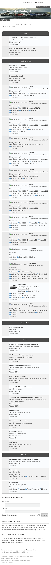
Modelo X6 (42, 225)
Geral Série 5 (23, 159)
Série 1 (31, 87)
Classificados (25, 455)
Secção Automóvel (26, 61)
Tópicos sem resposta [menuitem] (39, 7)
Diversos (25, 340)
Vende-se (13, 470)
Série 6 (31, 170)
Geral (25, 33)
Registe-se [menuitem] (28, 3)
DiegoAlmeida (18, 540)
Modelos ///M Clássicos (18, 274)
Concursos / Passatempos (20, 421)
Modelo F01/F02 (16, 195)
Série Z (31, 233)
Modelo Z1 (33, 240)
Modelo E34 (15, 161)
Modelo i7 (23, 312)
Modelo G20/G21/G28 (18, 131)
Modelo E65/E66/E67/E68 (30, 193)
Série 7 (31, 185)
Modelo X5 (32, 225)
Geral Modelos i (24, 310)
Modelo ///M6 (36, 276)
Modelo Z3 (42, 240)
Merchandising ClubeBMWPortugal (23, 459)
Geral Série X (23, 223)
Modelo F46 (25, 110)
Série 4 (31, 138)
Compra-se (13, 483)
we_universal (7, 560)
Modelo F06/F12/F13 (30, 178)
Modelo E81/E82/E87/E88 (38, 93)
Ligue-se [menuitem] (40, 3)
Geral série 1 (23, 93)
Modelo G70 (41, 195)
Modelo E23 (34, 191)
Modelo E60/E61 (37, 161)
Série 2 (31, 102)
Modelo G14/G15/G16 (18, 210)
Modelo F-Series (16, 297)
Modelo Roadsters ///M (39, 278)
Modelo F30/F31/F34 (36, 129)
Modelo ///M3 (43, 274)
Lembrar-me (34, 515)
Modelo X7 (14, 227)
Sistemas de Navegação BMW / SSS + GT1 (26, 397)
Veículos (22, 476)
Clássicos (33, 248)
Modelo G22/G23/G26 (18, 146)
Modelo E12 (34, 159)
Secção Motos (25, 323)
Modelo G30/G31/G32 (31, 163)
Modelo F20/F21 (16, 95)
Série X (31, 216)
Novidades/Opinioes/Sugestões (22, 48)
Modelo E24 (34, 176)
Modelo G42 (35, 110)
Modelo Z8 (23, 242)
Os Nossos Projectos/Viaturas (21, 355)
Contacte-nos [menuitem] (18, 550)
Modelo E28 (44, 159)
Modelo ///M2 (32, 274)
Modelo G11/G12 (29, 195)
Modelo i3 (35, 310)
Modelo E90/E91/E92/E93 (19, 129)
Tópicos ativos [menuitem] (46, 7)
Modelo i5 (14, 312)
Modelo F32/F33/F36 (36, 144)
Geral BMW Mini (33, 291)
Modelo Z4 (14, 242)
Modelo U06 (15, 112)
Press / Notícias (15, 431)
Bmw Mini (22, 285)
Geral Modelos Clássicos (27, 257)
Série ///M (32, 263)
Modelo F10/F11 (16, 163)
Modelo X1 (33, 223)
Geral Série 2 (23, 108)
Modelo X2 (42, 223)
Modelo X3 (14, 225)
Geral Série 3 (23, 125)
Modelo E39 (26, 161)
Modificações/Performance (20, 365)
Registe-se (18, 497)
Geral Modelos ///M (25, 272)
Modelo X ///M (25, 278)
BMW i (31, 304)
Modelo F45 (15, 110)
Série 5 (31, 153)
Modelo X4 (23, 225)
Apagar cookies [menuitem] (31, 550)
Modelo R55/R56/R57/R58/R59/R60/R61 (24, 295)
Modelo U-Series (29, 297)
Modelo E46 (26, 127)
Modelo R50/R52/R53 (18, 293)
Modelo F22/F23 (35, 108)
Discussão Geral (16, 76)
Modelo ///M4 (15, 276)
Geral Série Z (23, 240)
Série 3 (31, 119)
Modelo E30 (44, 125)
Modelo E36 (15, 127)
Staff (19, 42)
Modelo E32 (44, 191)
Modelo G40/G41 (29, 95)
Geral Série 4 (23, 144)
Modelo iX (31, 312)
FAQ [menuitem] (1, 20)
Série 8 (31, 202)
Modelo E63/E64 (16, 178)
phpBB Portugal (13, 558)
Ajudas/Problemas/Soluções (20, 387)
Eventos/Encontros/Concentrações (23, 344)
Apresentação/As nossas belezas (22, 38)
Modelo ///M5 (25, 276)
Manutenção (14, 410)
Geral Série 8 (23, 208)
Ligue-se (6, 497)
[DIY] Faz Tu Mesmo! (17, 376)
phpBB (13, 556)
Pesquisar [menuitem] (6, 20)
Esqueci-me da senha (9, 515)
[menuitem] (4, 563)
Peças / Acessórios (33, 476)
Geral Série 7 (23, 191)
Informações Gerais (17, 65)
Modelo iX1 (40, 312)
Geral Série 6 (23, 176)
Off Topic (13, 442)
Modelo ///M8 (15, 278)
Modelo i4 (43, 310)
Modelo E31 (34, 208)
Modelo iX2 (14, 314)
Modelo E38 (15, 193)
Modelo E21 (34, 125)
